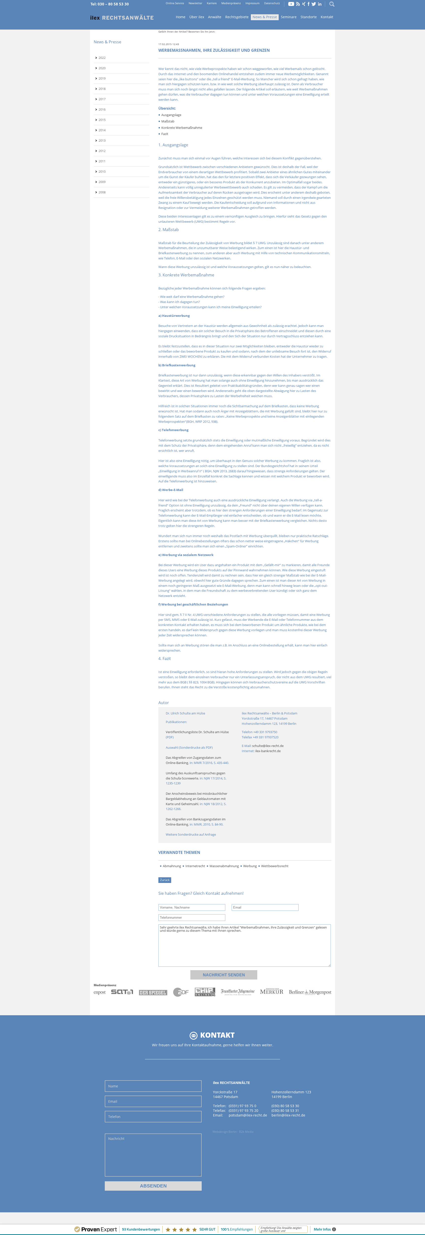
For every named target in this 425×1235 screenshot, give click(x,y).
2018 (102, 88)
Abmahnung (172, 866)
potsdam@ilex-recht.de (248, 1115)
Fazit (164, 134)
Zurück (164, 880)
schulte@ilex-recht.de (268, 746)
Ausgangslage (171, 115)
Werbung (250, 866)
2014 (102, 130)
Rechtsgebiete (237, 17)
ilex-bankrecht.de (268, 751)
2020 (102, 68)
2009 (102, 182)
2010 (102, 171)
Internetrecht (195, 866)
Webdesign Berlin (224, 1132)
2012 (102, 151)
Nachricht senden (224, 975)
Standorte (309, 17)
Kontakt (327, 17)
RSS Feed (298, 4)
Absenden (153, 1185)
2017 (102, 99)
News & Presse (265, 17)
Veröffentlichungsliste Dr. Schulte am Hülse (197, 732)
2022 (102, 57)
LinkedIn (319, 4)
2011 (102, 161)
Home (122, 17)
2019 (102, 78)
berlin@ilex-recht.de (288, 1115)
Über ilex (196, 17)
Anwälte (214, 17)
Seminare (289, 17)
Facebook (308, 4)
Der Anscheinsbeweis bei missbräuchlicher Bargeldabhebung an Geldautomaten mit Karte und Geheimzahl (197, 798)
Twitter (314, 4)
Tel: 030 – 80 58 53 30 (110, 3)
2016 (102, 109)
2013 (102, 140)
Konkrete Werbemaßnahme (181, 127)
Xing (303, 4)
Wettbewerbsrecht (274, 866)
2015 (102, 120)
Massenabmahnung (224, 866)
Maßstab (167, 121)
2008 (102, 192)
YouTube (291, 4)
